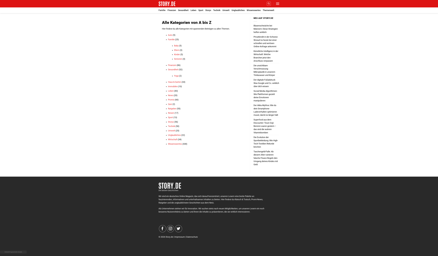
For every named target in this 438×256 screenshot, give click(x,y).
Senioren (178, 59)
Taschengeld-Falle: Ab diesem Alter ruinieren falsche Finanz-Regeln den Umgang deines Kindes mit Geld (266, 158)
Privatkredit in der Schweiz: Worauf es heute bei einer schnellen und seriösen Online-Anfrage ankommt (266, 42)
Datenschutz (192, 237)
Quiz (170, 104)
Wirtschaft (172, 139)
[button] (269, 4)
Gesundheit (183, 10)
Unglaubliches (238, 10)
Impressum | (180, 237)
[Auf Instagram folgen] (170, 228)
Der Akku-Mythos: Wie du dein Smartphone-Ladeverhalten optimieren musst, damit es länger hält (266, 110)
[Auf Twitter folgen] (178, 228)
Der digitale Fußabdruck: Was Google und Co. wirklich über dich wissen (266, 83)
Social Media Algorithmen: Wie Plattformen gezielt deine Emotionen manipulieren (265, 96)
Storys (208, 10)
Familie (162, 10)
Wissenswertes (254, 10)
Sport (200, 10)
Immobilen (173, 86)
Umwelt (225, 10)
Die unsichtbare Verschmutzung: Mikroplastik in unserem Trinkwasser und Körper (264, 70)
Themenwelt (268, 10)
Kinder (177, 54)
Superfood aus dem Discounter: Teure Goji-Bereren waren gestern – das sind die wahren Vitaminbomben (265, 126)
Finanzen (172, 10)
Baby (176, 46)
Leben (193, 10)
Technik (216, 10)
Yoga (176, 76)
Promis (171, 100)
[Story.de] (167, 4)
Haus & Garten (174, 82)
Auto (170, 35)
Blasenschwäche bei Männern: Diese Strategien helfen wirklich (266, 29)
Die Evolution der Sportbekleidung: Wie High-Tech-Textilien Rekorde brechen (266, 142)
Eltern (176, 50)
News (170, 95)
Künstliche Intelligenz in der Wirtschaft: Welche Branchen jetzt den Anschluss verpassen (266, 56)
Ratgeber (172, 108)
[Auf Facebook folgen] (162, 228)
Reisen (171, 113)
